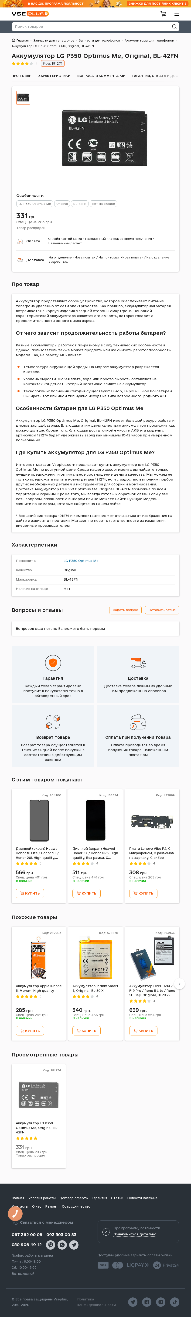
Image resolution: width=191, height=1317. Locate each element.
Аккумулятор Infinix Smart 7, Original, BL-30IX (95, 988)
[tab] (23, 98)
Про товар (21, 76)
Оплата (33, 241)
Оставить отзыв (162, 610)
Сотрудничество (76, 1206)
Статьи (117, 1198)
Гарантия (53, 678)
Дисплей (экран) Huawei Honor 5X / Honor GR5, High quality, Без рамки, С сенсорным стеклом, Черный (95, 853)
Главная (22, 40)
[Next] (179, 983)
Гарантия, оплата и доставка (161, 76)
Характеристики (54, 76)
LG (66, 561)
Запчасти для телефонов (53, 40)
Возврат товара (53, 737)
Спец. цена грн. (34, 222)
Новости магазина (142, 1198)
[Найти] (174, 26)
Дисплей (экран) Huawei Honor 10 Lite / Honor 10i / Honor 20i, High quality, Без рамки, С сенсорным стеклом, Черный (37, 853)
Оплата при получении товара (138, 737)
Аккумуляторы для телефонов (149, 40)
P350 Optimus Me (84, 561)
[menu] (175, 13)
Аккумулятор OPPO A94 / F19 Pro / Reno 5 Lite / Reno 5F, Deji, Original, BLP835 (152, 990)
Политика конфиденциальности (96, 1302)
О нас (36, 1206)
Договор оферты (74, 1198)
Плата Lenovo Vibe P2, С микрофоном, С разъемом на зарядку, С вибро (151, 853)
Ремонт (51, 1206)
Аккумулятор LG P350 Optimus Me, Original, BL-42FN (37, 1127)
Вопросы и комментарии (101, 76)
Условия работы (42, 1198)
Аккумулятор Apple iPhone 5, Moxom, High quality (39, 988)
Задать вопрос (125, 610)
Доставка (35, 260)
